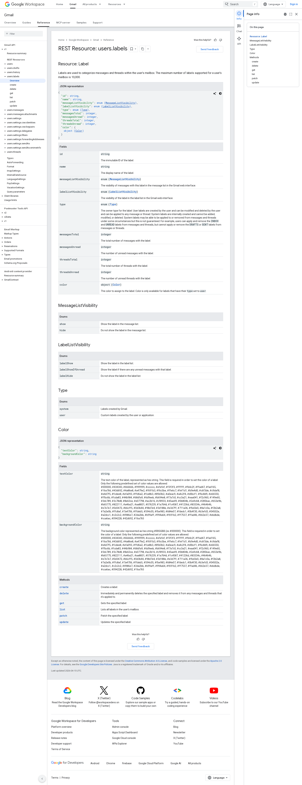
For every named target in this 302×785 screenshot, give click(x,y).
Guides (26, 22)
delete (64, 593)
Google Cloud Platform (151, 763)
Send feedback (210, 49)
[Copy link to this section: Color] (72, 430)
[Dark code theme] (220, 93)
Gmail (72, 4)
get (62, 603)
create (64, 587)
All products (89, 4)
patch (63, 615)
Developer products (62, 732)
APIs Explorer (119, 743)
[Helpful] (215, 40)
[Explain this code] (215, 93)
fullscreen (291, 14)
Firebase (127, 763)
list (62, 609)
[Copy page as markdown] (142, 49)
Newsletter (179, 732)
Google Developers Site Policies (96, 664)
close (296, 14)
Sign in (294, 4)
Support (97, 22)
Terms (54, 777)
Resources (114, 4)
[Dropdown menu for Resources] (125, 4)
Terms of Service (60, 749)
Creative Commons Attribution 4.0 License (146, 661)
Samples (82, 22)
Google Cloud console (124, 738)
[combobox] (240, 4)
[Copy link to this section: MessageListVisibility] (101, 306)
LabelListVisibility (116, 106)
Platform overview (61, 726)
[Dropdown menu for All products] (101, 4)
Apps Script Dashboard (125, 732)
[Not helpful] (220, 40)
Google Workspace (79, 40)
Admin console (120, 726)
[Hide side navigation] (42, 778)
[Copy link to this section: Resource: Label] (92, 64)
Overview (10, 22)
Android (95, 763)
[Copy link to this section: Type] (70, 391)
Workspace (35, 4)
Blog (175, 726)
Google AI (176, 763)
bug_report (285, 14)
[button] (23, 49)
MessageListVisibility (120, 102)
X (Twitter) (179, 738)
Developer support (61, 743)
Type (84, 109)
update (64, 622)
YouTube (178, 743)
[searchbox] (23, 34)
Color (78, 130)
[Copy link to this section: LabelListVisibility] (93, 345)
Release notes (59, 738)
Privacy (66, 777)
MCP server (63, 22)
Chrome (110, 763)
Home (59, 4)
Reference (43, 22)
